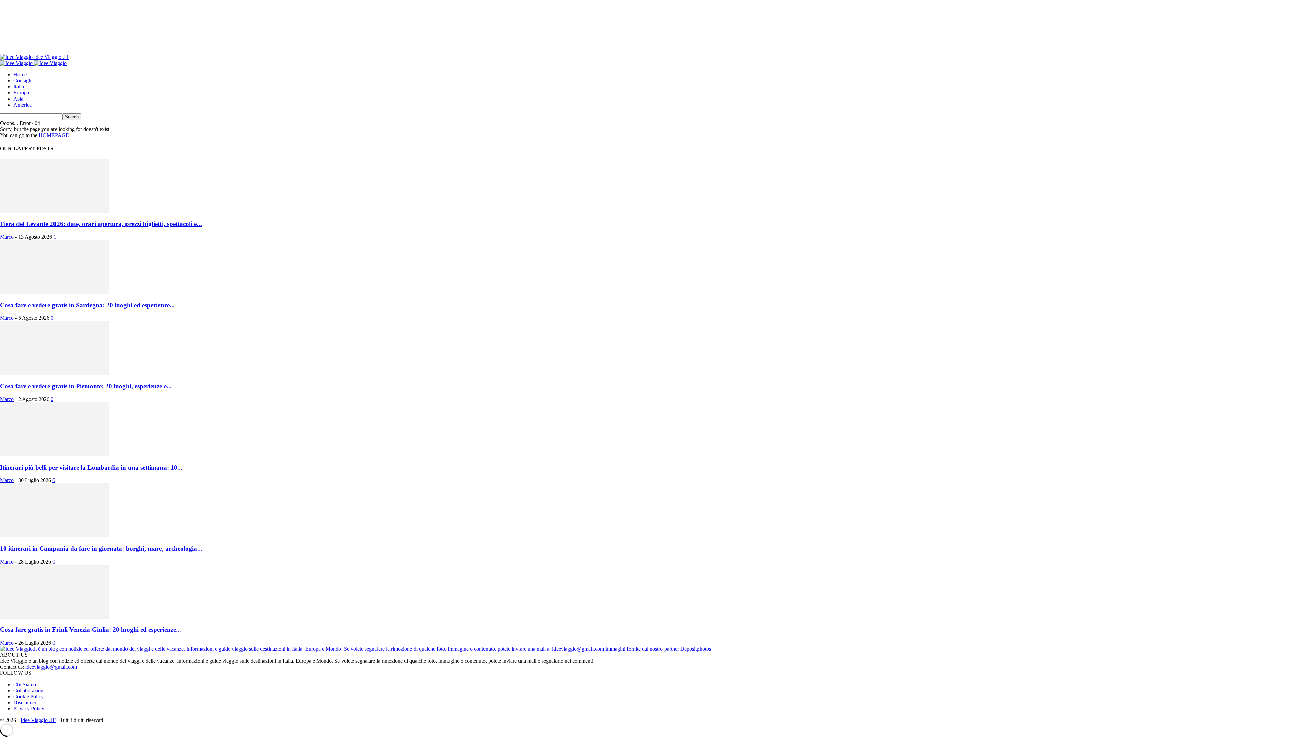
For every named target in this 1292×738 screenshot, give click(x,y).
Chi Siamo (24, 684)
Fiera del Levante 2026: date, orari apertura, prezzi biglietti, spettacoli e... (101, 223)
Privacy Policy (28, 708)
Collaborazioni (29, 690)
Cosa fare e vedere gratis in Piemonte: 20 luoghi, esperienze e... (86, 386)
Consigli (22, 80)
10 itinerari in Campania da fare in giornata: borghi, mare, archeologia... (101, 548)
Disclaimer (24, 702)
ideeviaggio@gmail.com (51, 667)
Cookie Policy (28, 696)
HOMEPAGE (54, 135)
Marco (7, 237)
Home (20, 74)
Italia (18, 86)
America (22, 105)
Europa (21, 92)
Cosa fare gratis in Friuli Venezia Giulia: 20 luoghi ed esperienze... (90, 629)
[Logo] (17, 63)
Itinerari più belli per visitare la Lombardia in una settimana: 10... (91, 467)
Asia (18, 99)
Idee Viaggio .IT (38, 720)
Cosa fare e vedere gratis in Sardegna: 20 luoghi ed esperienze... (87, 305)
